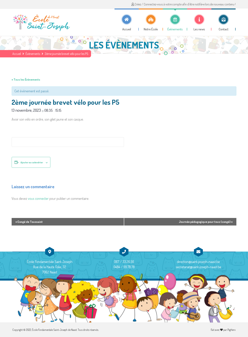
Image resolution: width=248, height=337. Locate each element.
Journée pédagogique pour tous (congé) (205, 222)
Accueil (16, 54)
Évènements (33, 54)
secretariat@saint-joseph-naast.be (198, 267)
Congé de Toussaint (29, 222)
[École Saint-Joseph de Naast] (41, 22)
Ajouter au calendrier (32, 162)
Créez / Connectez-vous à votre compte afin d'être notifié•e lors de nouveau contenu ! (185, 4)
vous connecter (38, 198)
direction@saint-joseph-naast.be (198, 262)
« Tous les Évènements (26, 79)
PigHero (231, 329)
